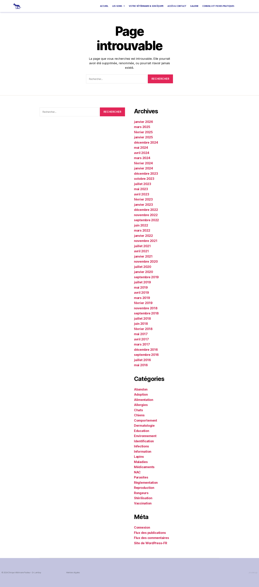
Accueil (104, 6)
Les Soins (117, 6)
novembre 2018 (146, 308)
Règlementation (146, 482)
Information (142, 451)
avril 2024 (141, 153)
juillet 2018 (142, 318)
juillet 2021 (142, 246)
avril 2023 (141, 194)
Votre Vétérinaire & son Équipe (146, 6)
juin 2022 (141, 225)
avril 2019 (141, 292)
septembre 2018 (146, 313)
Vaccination (143, 503)
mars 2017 (142, 344)
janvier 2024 (143, 168)
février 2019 (143, 303)
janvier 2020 (143, 272)
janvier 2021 (143, 256)
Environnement (145, 436)
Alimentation (143, 400)
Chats (138, 410)
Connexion (142, 527)
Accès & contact (176, 6)
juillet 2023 (142, 184)
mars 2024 (142, 158)
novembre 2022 (146, 215)
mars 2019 (142, 298)
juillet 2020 (142, 267)
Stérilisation (143, 498)
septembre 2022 (146, 220)
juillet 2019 (142, 282)
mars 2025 (142, 127)
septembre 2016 (146, 355)
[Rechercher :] (116, 79)
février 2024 (143, 163)
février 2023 (143, 199)
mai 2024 (141, 147)
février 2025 (143, 132)
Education (141, 431)
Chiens (139, 415)
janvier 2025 (143, 137)
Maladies (141, 462)
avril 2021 (141, 251)
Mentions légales (73, 572)
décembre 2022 (146, 210)
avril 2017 (141, 339)
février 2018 (143, 329)
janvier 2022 (143, 236)
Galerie (194, 6)
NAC (137, 472)
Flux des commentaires (151, 538)
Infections (141, 446)
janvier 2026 (143, 122)
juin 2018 (141, 324)
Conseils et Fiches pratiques (218, 6)
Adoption (141, 394)
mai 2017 (141, 334)
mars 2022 (142, 230)
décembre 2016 (146, 350)
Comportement (145, 420)
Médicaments (144, 467)
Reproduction (144, 488)
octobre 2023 (144, 179)
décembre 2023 (146, 173)
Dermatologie (144, 425)
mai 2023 (141, 189)
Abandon (140, 389)
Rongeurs (141, 493)
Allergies (141, 405)
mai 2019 (141, 287)
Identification (144, 441)
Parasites (141, 477)
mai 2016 (141, 365)
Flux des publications (150, 533)
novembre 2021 (145, 241)
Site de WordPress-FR (150, 543)
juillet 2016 (142, 360)
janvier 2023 (143, 205)
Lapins (139, 457)
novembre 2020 (146, 261)
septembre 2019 (146, 277)
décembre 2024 (146, 142)
